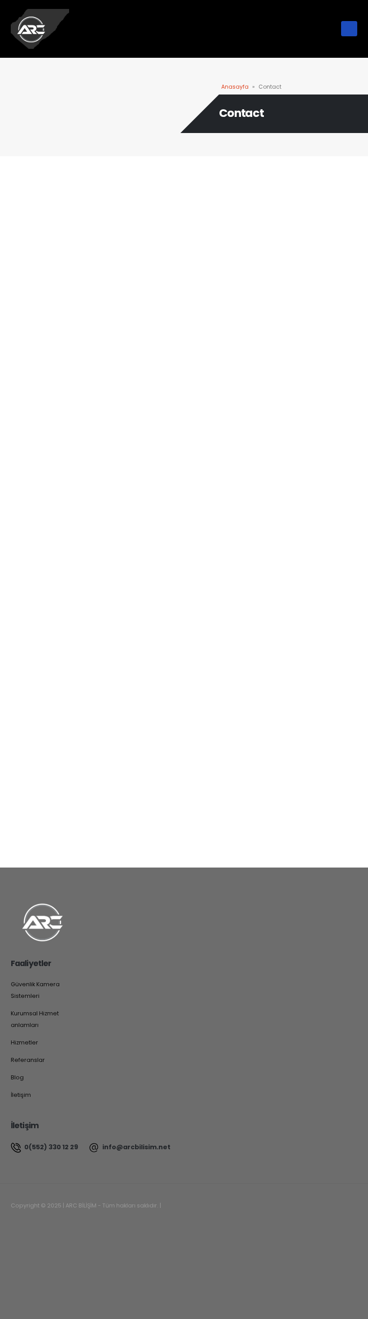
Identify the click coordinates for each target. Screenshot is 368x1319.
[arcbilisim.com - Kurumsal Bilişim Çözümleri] (40, 29)
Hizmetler (24, 1042)
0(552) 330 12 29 (50, 1147)
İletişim (21, 1095)
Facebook (20, 1224)
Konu (18, 398)
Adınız (19, 313)
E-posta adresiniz (36, 356)
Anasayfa (235, 86)
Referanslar (28, 1060)
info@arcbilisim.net (136, 1147)
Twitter (40, 1224)
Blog (17, 1077)
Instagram (60, 1224)
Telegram (80, 1224)
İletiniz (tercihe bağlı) (41, 441)
